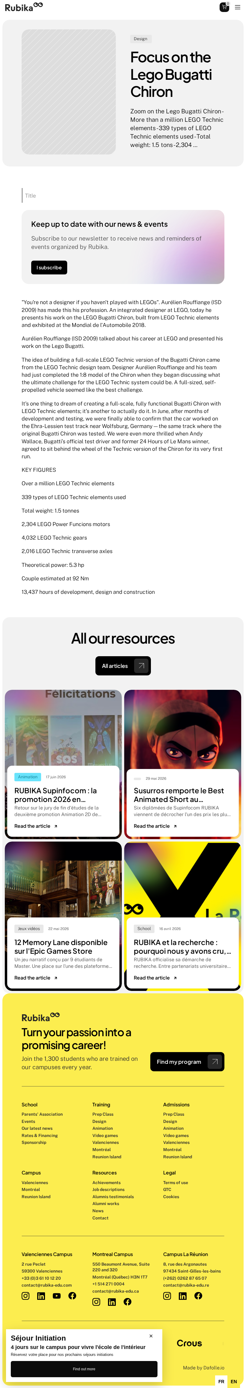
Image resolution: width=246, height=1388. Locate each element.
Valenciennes (35, 1182)
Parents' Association (42, 1114)
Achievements (106, 1182)
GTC (167, 1189)
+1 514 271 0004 (108, 1284)
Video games (105, 1135)
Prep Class (103, 1114)
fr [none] (221, 1381)
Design (99, 1121)
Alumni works (105, 1203)
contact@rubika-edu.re (186, 1285)
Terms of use (175, 1182)
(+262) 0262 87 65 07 (185, 1278)
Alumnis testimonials (113, 1196)
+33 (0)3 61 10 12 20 (41, 1278)
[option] (221, 1381)
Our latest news (37, 1128)
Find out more (84, 1369)
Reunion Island (36, 1196)
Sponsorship (34, 1142)
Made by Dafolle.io (203, 1368)
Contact (100, 1218)
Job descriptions (108, 1189)
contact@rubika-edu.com (47, 1285)
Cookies (171, 1196)
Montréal (31, 1189)
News (98, 1210)
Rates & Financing (40, 1135)
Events (28, 1121)
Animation (102, 1128)
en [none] (234, 1381)
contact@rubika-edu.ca (115, 1291)
